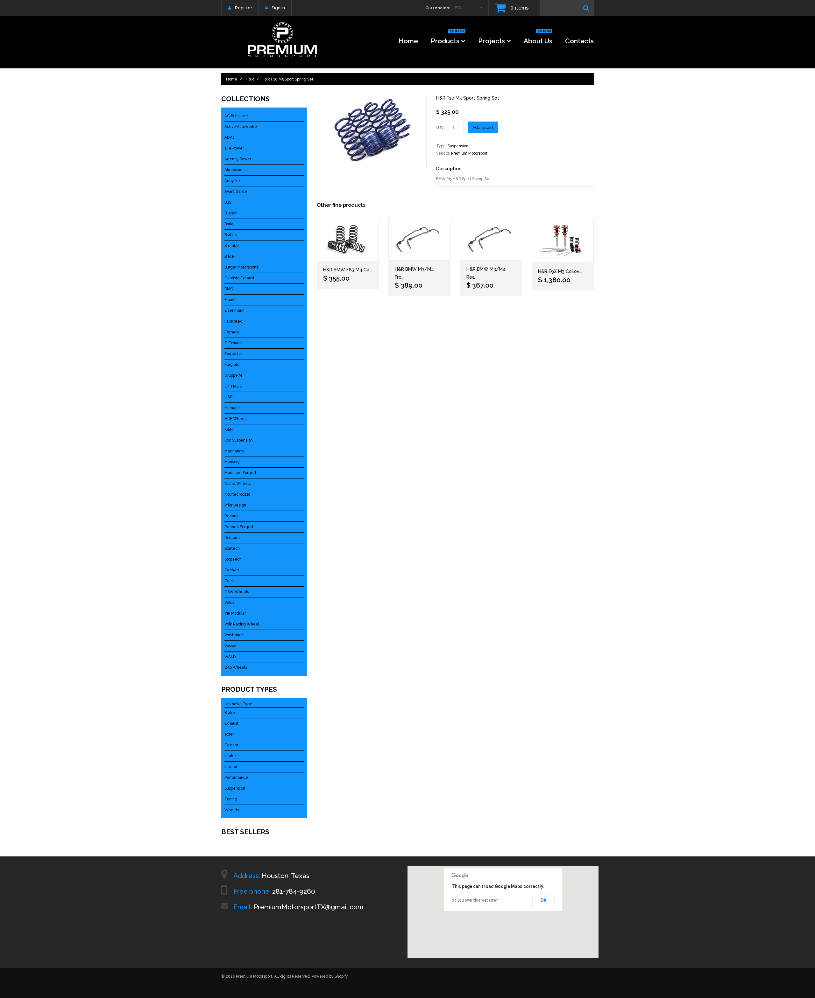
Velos (229, 602)
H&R (250, 79)
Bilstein (230, 213)
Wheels (231, 810)
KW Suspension (238, 440)
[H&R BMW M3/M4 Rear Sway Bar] (491, 239)
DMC (228, 289)
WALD (230, 656)
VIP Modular (235, 613)
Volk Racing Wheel (241, 624)
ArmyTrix (232, 180)
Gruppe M (233, 375)
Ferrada (231, 332)
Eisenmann (234, 310)
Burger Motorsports (241, 267)
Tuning (230, 799)
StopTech (233, 559)
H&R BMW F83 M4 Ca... (347, 269)
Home (408, 41)
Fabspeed (233, 321)
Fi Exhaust (233, 343)
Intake (230, 756)
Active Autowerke (240, 126)
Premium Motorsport (469, 153)
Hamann (232, 408)
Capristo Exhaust (239, 278)
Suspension (458, 146)
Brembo (231, 245)
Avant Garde (235, 191)
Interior (230, 766)
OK (544, 900)
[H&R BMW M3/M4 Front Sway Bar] (419, 239)
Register (243, 7)
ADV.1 (229, 137)
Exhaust (231, 723)
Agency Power (237, 159)
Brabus (230, 235)
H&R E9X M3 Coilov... (560, 271)
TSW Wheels (236, 592)
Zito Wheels (235, 667)
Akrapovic (233, 170)
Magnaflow (234, 451)
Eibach (230, 299)
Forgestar (233, 354)
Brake (229, 712)
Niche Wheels (237, 483)
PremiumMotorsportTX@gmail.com (309, 907)
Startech (232, 548)
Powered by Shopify (330, 976)
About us (538, 39)
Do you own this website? (475, 900)
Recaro (230, 516)
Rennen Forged (238, 527)
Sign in (278, 7)
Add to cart (482, 127)
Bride (229, 256)
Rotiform (232, 537)
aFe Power (234, 148)
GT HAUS (233, 386)
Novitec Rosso (237, 494)
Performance (236, 777)
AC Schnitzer (236, 116)
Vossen (230, 646)
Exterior (231, 745)
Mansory (232, 462)
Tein (228, 581)
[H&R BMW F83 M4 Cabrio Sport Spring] (348, 239)
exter (229, 734)
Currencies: (437, 7)
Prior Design (235, 505)
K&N (228, 429)
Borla (228, 224)
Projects (491, 41)
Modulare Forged (240, 473)
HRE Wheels (235, 418)
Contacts (579, 41)
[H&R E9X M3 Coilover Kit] (563, 240)
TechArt (231, 570)
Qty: (440, 127)
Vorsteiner (233, 635)
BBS (227, 202)
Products (447, 39)
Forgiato (231, 364)
